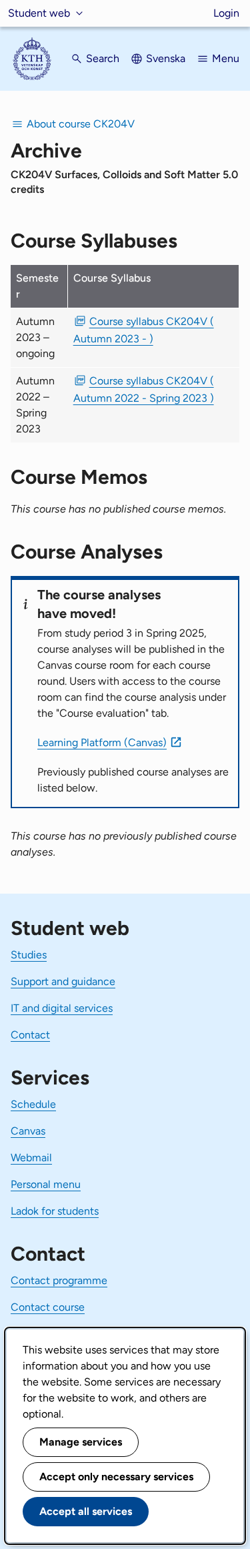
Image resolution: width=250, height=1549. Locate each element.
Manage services (80, 1442)
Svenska (165, 58)
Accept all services (85, 1511)
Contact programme (59, 1280)
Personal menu (46, 1184)
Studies (29, 954)
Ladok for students (55, 1211)
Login (226, 13)
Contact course (48, 1307)
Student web (39, 13)
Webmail (31, 1157)
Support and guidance (63, 981)
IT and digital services (62, 1008)
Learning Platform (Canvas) (102, 742)
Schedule (33, 1104)
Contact (30, 1034)
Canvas (28, 1131)
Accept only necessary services (116, 1476)
